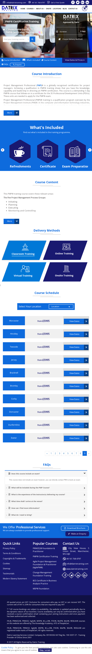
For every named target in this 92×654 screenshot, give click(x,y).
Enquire (18, 64)
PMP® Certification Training (45, 556)
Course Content (49, 60)
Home (22, 9)
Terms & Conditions (12, 553)
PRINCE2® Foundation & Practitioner (44, 550)
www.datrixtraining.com (77, 569)
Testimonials (8, 573)
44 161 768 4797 (38, 2)
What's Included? (33, 60)
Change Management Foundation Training (42, 574)
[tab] (46, 473)
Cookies (6, 563)
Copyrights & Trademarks (14, 558)
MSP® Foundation (41, 588)
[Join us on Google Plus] (85, 575)
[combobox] (16, 39)
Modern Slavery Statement (15, 578)
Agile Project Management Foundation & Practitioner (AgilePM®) (45, 564)
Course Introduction (11, 60)
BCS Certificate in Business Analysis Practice (45, 582)
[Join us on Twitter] (71, 575)
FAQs (5, 64)
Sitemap (6, 568)
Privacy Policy (9, 548)
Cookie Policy (7, 647)
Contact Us (72, 9)
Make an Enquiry (78, 533)
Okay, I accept (44, 650)
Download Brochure (76, 528)
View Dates (74, 321)
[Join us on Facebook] (65, 575)
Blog (65, 9)
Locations (57, 9)
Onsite (48, 9)
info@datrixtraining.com (16, 2)
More (9, 112)
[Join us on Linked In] (78, 575)
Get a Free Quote (57, 2)
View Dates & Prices (74, 60)
